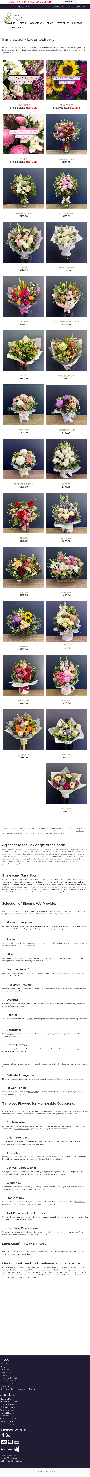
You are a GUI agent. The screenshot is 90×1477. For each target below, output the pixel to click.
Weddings (63, 23)
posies (30, 943)
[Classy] (23, 350)
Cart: (82, 2)
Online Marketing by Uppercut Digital (18, 1389)
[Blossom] (66, 513)
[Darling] (23, 242)
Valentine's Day (7, 1405)
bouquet (10, 1034)
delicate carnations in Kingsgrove (48, 854)
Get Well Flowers (7, 1424)
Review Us (17, 1461)
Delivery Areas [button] (14, 28)
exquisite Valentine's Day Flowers (61, 1141)
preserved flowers (30, 988)
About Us (5, 1364)
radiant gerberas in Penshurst (64, 856)
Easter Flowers (6, 1421)
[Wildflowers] (66, 350)
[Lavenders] (23, 80)
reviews (6, 1461)
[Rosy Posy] (23, 404)
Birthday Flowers (7, 1407)
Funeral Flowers (7, 1413)
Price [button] (50, 23)
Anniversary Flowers (21, 1129)
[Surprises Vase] (66, 134)
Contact (77, 23)
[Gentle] (66, 729)
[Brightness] (66, 80)
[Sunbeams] (23, 729)
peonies (30, 1019)
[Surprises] (23, 675)
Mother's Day (6, 1399)
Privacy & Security (8, 1383)
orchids (34, 1004)
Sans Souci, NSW (65, 1267)
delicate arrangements (27, 1079)
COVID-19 (5, 1369)
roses (22, 1064)
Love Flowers (64, 1217)
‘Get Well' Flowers (27, 1174)
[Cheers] (66, 675)
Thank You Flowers (8, 1419)
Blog (3, 1367)
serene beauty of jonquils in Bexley (30, 859)
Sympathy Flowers (8, 1410)
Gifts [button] (23, 23)
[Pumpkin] (66, 621)
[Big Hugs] (66, 783)
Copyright (5, 1386)
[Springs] (23, 621)
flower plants (33, 1092)
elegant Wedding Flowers (11, 1189)
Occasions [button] (36, 23)
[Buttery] (66, 459)
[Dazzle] (23, 296)
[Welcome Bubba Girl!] (66, 296)
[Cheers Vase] (66, 188)
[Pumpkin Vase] (23, 188)
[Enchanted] (66, 567)
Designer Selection (44, 973)
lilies (30, 958)
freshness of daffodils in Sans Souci (17, 856)
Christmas (4, 1416)
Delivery (4, 1375)
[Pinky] (23, 134)
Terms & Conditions (9, 1381)
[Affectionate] (66, 242)
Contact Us (6, 1372)
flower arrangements (36, 926)
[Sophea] (23, 567)
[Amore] (23, 513)
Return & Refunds (9, 1378)
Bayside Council (11, 892)
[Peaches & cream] (23, 459)
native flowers (40, 1049)
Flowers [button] (10, 23)
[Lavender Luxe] (66, 405)
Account (69, 2)
